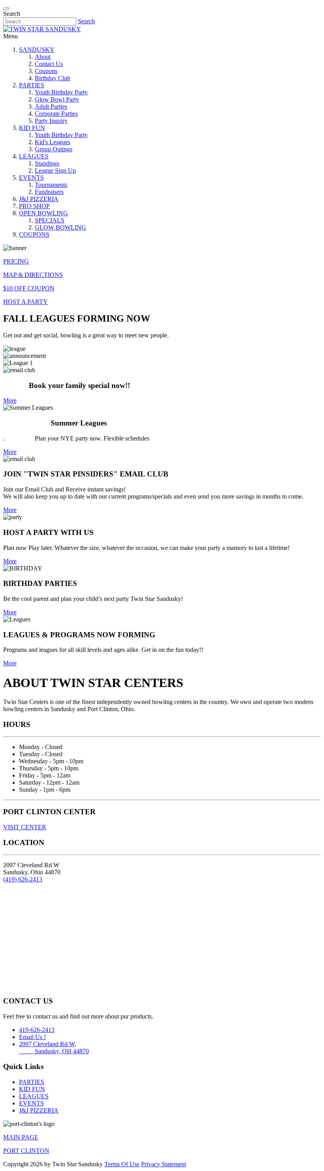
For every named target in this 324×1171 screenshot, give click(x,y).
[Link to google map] (162, 938)
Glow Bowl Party (57, 99)
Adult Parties (51, 106)
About (43, 56)
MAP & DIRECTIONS (33, 274)
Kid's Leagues (52, 142)
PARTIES (31, 85)
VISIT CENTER (24, 827)
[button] (6, 9)
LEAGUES (34, 156)
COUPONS (34, 234)
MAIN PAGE (20, 1137)
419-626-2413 (37, 1029)
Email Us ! (32, 1037)
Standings (47, 163)
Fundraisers (49, 191)
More (10, 400)
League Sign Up (55, 170)
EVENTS (31, 177)
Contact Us (49, 63)
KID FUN (32, 127)
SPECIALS (49, 220)
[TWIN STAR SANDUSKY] (42, 29)
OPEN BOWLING (43, 213)
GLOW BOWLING (60, 227)
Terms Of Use (121, 1164)
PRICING (16, 261)
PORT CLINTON (26, 1150)
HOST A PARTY (25, 301)
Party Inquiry (51, 120)
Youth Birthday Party (61, 92)
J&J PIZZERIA (38, 199)
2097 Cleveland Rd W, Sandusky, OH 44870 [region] (54, 1047)
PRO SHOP (34, 206)
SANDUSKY (37, 49)
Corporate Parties (56, 113)
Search (86, 21)
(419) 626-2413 (22, 879)
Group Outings (53, 149)
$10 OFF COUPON (29, 288)
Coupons (46, 71)
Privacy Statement (163, 1164)
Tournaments (51, 184)
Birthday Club (52, 78)
